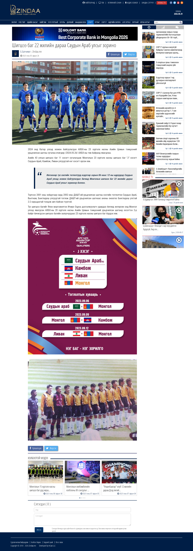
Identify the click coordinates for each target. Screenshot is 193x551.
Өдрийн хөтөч (114, 22)
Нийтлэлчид (90, 2)
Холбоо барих (36, 542)
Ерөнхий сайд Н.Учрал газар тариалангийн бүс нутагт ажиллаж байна (169, 126)
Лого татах (59, 542)
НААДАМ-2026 (80, 22)
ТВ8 (102, 2)
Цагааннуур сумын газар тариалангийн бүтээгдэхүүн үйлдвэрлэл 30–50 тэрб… (169, 35)
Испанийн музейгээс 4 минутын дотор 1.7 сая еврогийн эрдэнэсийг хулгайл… (169, 112)
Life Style (126, 22)
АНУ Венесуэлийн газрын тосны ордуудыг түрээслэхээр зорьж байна (169, 156)
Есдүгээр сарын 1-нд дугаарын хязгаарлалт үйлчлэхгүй (169, 80)
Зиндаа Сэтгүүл (147, 2)
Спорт (90, 22)
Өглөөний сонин (114, 2)
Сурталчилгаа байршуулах (19, 542)
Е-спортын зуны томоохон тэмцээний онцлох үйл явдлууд (169, 65)
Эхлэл (14, 22)
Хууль (62, 22)
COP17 (104, 22)
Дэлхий (70, 22)
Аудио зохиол (132, 2)
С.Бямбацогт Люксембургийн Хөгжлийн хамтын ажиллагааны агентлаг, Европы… (169, 173)
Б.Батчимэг (25, 51)
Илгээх (39, 529)
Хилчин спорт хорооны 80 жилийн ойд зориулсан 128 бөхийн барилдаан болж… (169, 141)
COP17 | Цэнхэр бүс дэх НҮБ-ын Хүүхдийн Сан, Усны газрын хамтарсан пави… (169, 96)
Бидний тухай (48, 542)
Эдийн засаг (32, 22)
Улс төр (22, 22)
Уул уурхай (53, 22)
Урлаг (97, 22)
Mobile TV (161, 2)
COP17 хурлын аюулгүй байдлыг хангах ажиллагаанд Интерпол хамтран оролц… (169, 50)
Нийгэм (43, 22)
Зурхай (135, 22)
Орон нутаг (145, 22)
